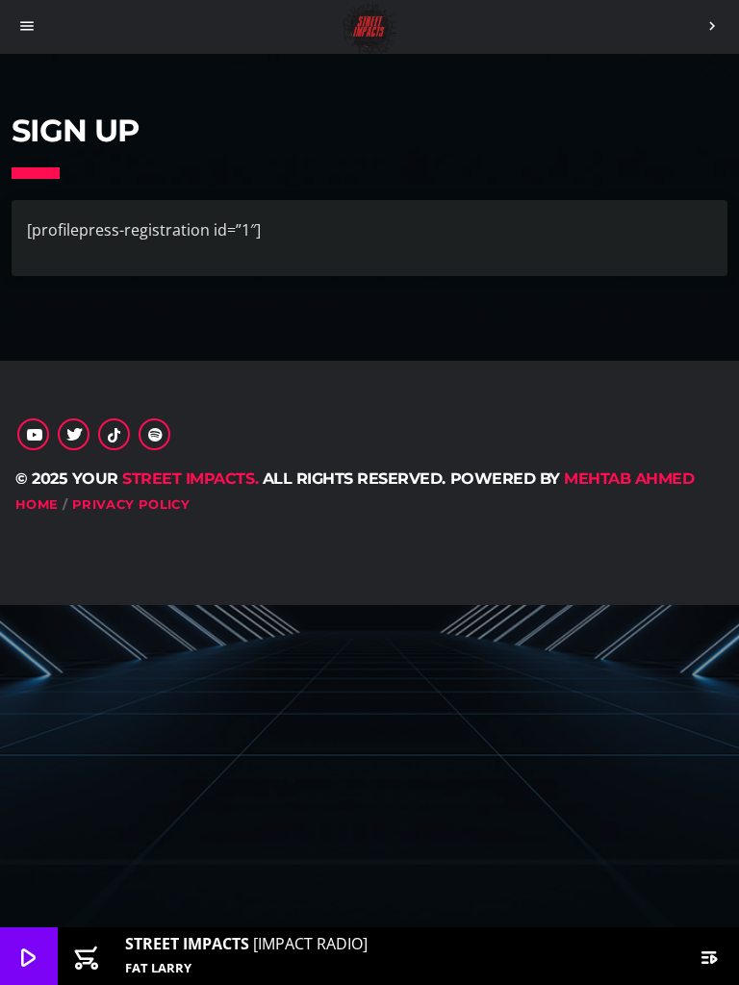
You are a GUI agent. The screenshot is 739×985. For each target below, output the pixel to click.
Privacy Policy (131, 504)
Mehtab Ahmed (629, 478)
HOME (37, 504)
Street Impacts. (190, 478)
